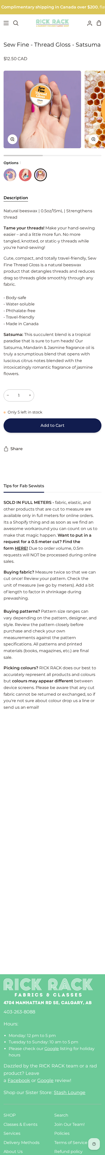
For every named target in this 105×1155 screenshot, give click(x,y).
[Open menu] (4, 23)
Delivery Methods (22, 1142)
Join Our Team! (69, 1124)
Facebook (19, 1080)
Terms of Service (70, 1142)
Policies (62, 1133)
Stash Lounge (69, 1092)
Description (16, 197)
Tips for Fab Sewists (24, 485)
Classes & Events (20, 1124)
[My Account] (87, 22)
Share (16, 448)
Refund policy (68, 1151)
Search (61, 1115)
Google (51, 1048)
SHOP (10, 1115)
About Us (13, 1151)
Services (12, 1133)
